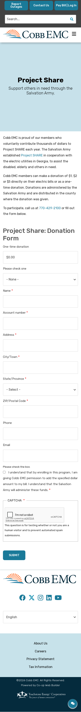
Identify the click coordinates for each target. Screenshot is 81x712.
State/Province (13, 379)
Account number (14, 312)
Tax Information (40, 667)
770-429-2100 (50, 208)
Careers (40, 651)
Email (6, 445)
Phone (7, 423)
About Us (40, 643)
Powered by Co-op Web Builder (40, 685)
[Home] (35, 34)
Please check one (14, 268)
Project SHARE (32, 155)
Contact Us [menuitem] (41, 5)
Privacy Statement (40, 659)
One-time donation (16, 246)
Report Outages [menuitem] (16, 5)
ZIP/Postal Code (14, 401)
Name (7, 291)
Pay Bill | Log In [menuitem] (66, 5)
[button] (72, 703)
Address (8, 335)
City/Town (10, 357)
